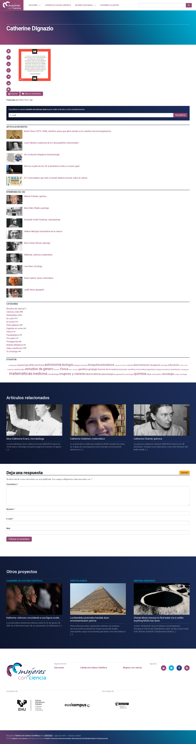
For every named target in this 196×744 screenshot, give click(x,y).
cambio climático (120, 365)
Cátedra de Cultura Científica (93, 667)
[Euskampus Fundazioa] (77, 705)
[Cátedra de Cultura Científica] (31, 705)
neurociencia (93, 374)
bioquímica (95, 364)
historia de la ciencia (108, 369)
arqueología (23, 365)
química (140, 374)
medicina (40, 374)
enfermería (183, 365)
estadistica (10, 369)
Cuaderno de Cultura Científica (24, 581)
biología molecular (80, 365)
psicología (129, 374)
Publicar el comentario (19, 539)
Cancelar (184, 473)
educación (173, 365)
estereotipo (20, 369)
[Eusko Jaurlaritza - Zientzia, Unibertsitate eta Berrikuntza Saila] (122, 705)
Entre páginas (12, 325)
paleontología (107, 374)
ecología (164, 365)
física (64, 369)
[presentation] (98, 134)
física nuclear (73, 369)
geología (92, 369)
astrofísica (39, 365)
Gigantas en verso (14, 328)
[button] (8, 51)
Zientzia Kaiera (78, 581)
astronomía (53, 365)
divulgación (155, 365)
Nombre (10, 509)
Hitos (8, 331)
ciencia (130, 365)
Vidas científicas (14, 348)
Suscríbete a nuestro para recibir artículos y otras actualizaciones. (47, 109)
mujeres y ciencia (72, 374)
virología (176, 374)
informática (141, 369)
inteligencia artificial (162, 369)
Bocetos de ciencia (15, 308)
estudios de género (39, 369)
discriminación (141, 364)
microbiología (53, 374)
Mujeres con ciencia (132, 667)
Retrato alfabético (14, 345)
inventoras (175, 369)
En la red (10, 321)
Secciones (59, 667)
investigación (184, 369)
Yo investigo (12, 351)
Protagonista (12, 341)
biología (67, 365)
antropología (12, 365)
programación (119, 374)
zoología (183, 374)
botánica (108, 364)
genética (83, 369)
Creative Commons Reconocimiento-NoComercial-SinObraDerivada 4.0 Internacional (76, 738)
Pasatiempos (12, 335)
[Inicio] (11, 5)
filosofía (56, 369)
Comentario (12, 484)
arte (31, 364)
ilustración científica (127, 369)
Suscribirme (180, 115)
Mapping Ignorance (144, 581)
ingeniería (151, 369)
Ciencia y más (12, 312)
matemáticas (20, 373)
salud (149, 374)
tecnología (168, 374)
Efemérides (11, 315)
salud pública (157, 374)
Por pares (10, 338)
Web (8, 528)
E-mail (9, 519)
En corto (10, 318)
